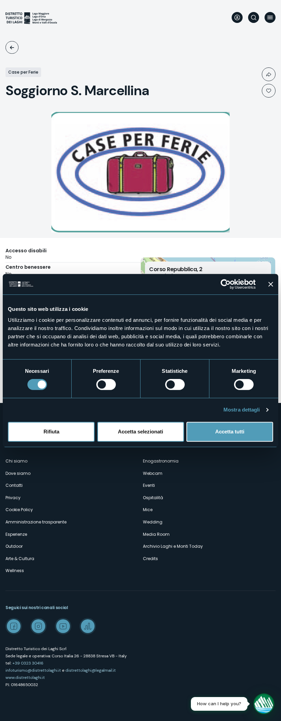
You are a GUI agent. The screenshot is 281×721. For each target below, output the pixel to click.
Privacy (13, 498)
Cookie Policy (19, 510)
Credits (150, 558)
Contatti (14, 485)
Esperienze (16, 534)
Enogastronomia (161, 461)
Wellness (14, 570)
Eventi (149, 485)
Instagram (38, 626)
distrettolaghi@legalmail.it (90, 670)
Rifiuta (51, 431)
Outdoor (14, 546)
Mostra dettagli (241, 410)
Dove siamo (17, 473)
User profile (237, 17)
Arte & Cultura (19, 558)
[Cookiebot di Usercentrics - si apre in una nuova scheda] (226, 284)
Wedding (152, 522)
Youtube (63, 626)
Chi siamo (16, 461)
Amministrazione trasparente (35, 522)
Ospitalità (12, 47)
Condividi (269, 74)
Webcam (152, 473)
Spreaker (88, 626)
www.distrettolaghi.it (25, 677)
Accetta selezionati (140, 431)
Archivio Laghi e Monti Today (173, 546)
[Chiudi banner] (270, 284)
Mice (147, 510)
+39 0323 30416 (28, 663)
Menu (270, 17)
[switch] (106, 384)
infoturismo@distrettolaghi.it (33, 670)
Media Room (156, 534)
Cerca (253, 17)
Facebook (13, 626)
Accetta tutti (229, 431)
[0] (269, 91)
